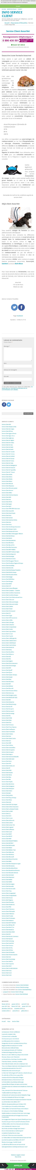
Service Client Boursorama (8, 558)
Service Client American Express (10, 495)
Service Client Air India (7, 463)
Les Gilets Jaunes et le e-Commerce (10, 1041)
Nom (5, 363)
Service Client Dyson (7, 672)
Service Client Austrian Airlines (9, 520)
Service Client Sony (6, 970)
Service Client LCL (6, 813)
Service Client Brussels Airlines (9, 574)
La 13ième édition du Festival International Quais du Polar (16, 1137)
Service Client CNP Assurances (9, 618)
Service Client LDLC (6, 816)
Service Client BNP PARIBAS (8, 549)
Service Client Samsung (8, 941)
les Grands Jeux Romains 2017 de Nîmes (12, 1050)
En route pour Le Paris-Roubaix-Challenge (12, 1111)
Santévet (5, 264)
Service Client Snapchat (8, 963)
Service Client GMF (6, 743)
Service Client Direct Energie (9, 665)
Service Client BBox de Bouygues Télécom (12, 533)
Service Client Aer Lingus (8, 429)
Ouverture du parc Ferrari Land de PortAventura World (15, 1121)
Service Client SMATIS (7, 961)
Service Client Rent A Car (8, 927)
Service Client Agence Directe (9, 433)
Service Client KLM (6, 802)
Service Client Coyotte (7, 636)
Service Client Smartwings (8, 959)
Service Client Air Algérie (8, 440)
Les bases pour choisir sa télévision (11, 1032)
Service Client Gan (6, 736)
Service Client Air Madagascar (9, 465)
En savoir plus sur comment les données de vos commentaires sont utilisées (17, 388)
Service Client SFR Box (7, 950)
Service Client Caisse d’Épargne (9, 588)
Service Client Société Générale (9, 968)
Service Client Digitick (7, 661)
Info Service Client (12, 14)
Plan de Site (18, 1157)
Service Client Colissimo (8, 624)
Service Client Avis (6, 522)
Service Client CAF (6, 586)
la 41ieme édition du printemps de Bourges (13, 1082)
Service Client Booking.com (9, 554)
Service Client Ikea (6, 777)
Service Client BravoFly (7, 567)
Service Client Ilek (6, 779)
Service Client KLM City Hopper (9, 804)
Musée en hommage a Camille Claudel (11, 1142)
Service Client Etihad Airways (9, 704)
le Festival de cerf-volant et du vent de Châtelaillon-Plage (16, 1095)
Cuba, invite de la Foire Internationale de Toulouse (14, 1090)
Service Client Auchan (7, 517)
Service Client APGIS (7, 501)
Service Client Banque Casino (9, 529)
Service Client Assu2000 (8, 511)
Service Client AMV (6, 497)
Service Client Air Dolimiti (8, 456)
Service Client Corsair (7, 633)
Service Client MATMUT (7, 843)
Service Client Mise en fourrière (9, 859)
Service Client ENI (6, 699)
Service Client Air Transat (8, 472)
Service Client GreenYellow (8, 747)
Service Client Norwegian (8, 884)
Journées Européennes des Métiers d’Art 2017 (13, 1140)
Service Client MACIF (7, 836)
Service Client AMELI (7, 492)
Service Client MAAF (7, 834)
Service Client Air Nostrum (8, 467)
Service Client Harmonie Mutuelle (10, 756)
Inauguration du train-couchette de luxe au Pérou (14, 1043)
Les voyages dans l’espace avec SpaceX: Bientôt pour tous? (17, 1119)
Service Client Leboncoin (8, 820)
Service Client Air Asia (7, 445)
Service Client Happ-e (7, 754)
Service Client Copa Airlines (9, 631)
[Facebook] (4, 404)
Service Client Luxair (7, 831)
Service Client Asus (6, 515)
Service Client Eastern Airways (9, 674)
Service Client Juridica (7, 795)
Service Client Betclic (7, 538)
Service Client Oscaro (7, 897)
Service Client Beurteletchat (9, 540)
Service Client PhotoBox (8, 902)
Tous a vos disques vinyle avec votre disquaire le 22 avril (16, 1066)
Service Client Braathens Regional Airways (12, 563)
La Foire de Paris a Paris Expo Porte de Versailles (14, 1059)
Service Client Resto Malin (8, 932)
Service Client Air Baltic (7, 447)
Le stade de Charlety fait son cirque (11, 1133)
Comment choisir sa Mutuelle (9, 1036)
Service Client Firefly (7, 718)
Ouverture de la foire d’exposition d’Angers (12, 1077)
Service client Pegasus (7, 900)
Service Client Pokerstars (8, 909)
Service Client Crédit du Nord (9, 640)
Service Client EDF (6, 684)
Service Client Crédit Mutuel (9, 643)
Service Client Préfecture (8, 913)
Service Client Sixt (6, 957)
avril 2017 (24, 1004)
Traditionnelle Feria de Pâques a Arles (11, 1092)
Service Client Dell (6, 656)
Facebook (20, 316)
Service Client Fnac (6, 722)
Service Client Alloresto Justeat (9, 488)
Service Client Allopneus (8, 486)
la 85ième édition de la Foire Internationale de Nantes (15, 1124)
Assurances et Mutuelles (19, 23)
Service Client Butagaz (7, 581)
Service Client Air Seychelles (9, 470)
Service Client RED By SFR (8, 925)
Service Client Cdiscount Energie (10, 602)
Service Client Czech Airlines (9, 645)
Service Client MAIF (6, 838)
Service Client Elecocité (7, 688)
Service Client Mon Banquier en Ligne (11, 863)
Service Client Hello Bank (8, 759)
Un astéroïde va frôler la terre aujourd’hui (12, 1075)
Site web (6, 376)
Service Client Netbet (7, 879)
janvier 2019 (15, 1004)
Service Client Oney (6, 891)
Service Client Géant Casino (9, 738)
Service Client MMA (6, 861)
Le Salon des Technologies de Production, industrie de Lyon (17, 1073)
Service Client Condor (7, 629)
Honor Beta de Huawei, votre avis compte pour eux (15, 1063)
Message (7, 346)
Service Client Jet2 (6, 793)
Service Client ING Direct (8, 784)
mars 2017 (4, 1006)
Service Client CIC (6, 613)
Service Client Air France (8, 461)
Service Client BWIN (7, 583)
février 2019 (5, 1004)
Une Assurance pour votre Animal (10, 1038)
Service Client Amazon (7, 490)
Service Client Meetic (7, 847)
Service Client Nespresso (8, 877)
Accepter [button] (18, 6)
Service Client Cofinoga (8, 622)
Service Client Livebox (7, 822)
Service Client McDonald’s (8, 845)
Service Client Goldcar (7, 745)
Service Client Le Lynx (7, 818)
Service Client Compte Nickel (9, 627)
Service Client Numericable (8, 888)
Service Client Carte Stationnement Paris (12, 597)
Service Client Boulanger (8, 556)
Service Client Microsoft (8, 856)
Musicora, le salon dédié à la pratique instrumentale (15, 1054)
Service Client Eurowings (8, 713)
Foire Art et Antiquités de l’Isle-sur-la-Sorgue (13, 1097)
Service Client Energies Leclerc (9, 695)
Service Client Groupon (8, 752)
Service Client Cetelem (7, 606)
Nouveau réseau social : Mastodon (10, 1057)
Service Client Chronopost (8, 611)
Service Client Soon (7, 973)
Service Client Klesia (7, 800)
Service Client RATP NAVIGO (9, 922)
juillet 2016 (24, 1011)
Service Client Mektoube (8, 852)
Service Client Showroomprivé (9, 954)
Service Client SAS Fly (7, 948)
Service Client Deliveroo (8, 654)
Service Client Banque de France (10, 531)
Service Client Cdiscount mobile (10, 604)
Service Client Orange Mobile (9, 895)
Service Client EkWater (7, 686)
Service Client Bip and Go (8, 545)
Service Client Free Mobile (8, 731)
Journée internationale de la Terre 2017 (12, 1068)
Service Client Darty (7, 649)
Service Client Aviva (7, 524)
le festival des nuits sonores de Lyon (11, 1070)
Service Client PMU (6, 907)
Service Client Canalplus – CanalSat (11, 590)
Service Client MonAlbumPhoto (10, 868)
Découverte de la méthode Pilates (10, 1048)
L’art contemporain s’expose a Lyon (11, 1126)
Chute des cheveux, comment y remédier (12, 1061)
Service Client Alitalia (7, 479)
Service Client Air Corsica (8, 454)
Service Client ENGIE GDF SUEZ (9, 697)
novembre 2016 (18, 1008)
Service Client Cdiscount (8, 599)
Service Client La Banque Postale (10, 809)
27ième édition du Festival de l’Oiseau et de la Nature (15, 1108)
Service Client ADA (6, 424)
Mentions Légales (11, 9)
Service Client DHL (6, 659)
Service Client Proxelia (7, 916)
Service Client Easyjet (7, 677)
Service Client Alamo (7, 476)
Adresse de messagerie (10, 370)
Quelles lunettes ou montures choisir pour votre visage (16, 1113)
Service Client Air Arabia (8, 442)
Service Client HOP (6, 763)
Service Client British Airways (9, 572)
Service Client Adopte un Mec (9, 426)
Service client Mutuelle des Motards (11, 870)
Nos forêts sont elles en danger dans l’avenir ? (13, 1128)
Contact (20, 9)
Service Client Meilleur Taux (9, 850)
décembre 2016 (6, 1008)
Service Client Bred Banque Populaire (11, 570)
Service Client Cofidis (7, 620)
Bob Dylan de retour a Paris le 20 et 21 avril (13, 1079)
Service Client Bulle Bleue (8, 579)
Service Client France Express (9, 727)
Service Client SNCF (7, 966)
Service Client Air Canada (8, 451)
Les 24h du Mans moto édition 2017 (11, 1102)
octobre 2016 (5, 1011)
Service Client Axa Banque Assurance (11, 527)
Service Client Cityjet (7, 615)
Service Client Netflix (7, 882)
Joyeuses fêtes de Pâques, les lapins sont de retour (14, 1084)
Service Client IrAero (7, 791)
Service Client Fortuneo (8, 725)
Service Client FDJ (6, 715)
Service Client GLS (6, 740)
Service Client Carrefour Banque (10, 595)
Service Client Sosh (6, 975)
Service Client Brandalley (8, 565)
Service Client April (6, 506)
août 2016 (15, 1011)
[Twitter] (9, 404)
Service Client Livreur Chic (8, 825)
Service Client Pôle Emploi (8, 911)
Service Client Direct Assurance (9, 663)
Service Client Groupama (8, 750)
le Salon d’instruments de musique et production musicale (16, 1099)
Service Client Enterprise (8, 702)
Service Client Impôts (7, 781)
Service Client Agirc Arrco (8, 435)
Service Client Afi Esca (7, 431)
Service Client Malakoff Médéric (10, 841)
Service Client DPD (6, 668)
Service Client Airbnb (7, 474)
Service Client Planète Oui (8, 904)
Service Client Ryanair (7, 938)
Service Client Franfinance (8, 729)
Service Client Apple (7, 504)
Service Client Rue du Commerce (10, 936)
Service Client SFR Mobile (8, 952)
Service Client (15, 1021)
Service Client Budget (7, 577)
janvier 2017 (25, 1006)
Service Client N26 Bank (8, 875)
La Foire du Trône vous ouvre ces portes (12, 1135)
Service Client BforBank (8, 542)
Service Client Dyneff (7, 670)
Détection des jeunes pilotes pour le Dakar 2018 (14, 1104)
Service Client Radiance (7, 920)
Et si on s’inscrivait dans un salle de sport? (12, 1130)
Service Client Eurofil (7, 706)
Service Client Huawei (7, 772)
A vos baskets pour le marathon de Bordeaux (13, 1106)
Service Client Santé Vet (8, 943)
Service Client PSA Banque (8, 918)
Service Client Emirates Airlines (9, 690)
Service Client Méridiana (8, 854)
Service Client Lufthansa (8, 829)
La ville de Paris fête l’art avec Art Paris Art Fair (13, 1144)
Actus (8, 1021)
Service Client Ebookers (8, 681)
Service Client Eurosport (8, 711)
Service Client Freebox (7, 734)
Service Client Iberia (7, 775)
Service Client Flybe (6, 720)
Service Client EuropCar (8, 709)
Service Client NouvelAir (8, 886)
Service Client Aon (6, 499)
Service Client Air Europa (8, 458)
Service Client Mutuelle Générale (10, 872)
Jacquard (5, 992)
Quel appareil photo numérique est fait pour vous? (14, 1146)
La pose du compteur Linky (9, 1034)
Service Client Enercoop (8, 693)
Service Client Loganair (7, 827)
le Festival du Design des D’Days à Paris (12, 1052)
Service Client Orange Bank (8, 893)
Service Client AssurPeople (8, 513)
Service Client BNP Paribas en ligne (10, 552)
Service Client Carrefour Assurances (11, 593)
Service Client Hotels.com (8, 765)
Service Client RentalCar (8, 929)
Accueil (4, 9)
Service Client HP (6, 768)
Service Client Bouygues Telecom (10, 561)
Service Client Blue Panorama (9, 547)
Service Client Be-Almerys (8, 536)
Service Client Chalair (7, 608)
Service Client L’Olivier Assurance (10, 806)
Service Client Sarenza (7, 945)
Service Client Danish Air (8, 647)
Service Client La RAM (7, 811)
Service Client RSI (6, 934)
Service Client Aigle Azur (8, 438)
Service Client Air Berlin (7, 449)
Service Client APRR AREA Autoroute (11, 508)
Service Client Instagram (8, 786)
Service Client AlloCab (7, 483)
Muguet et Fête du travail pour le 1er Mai (12, 1045)
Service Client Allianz (7, 481)
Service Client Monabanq (8, 866)
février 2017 (15, 1006)
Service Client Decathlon (8, 652)
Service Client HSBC (7, 770)
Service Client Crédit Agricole (9, 638)
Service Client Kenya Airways (9, 797)
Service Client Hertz (7, 761)
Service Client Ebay (6, 679)
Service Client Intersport (8, 788)
